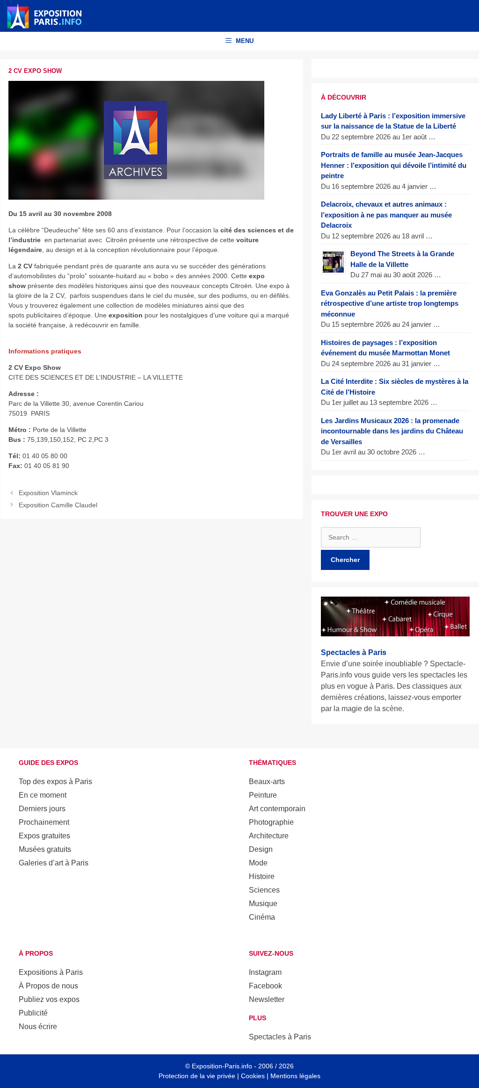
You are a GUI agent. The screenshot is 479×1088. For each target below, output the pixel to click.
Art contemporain (277, 809)
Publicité (33, 1013)
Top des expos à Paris (55, 781)
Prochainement (44, 822)
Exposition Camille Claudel (58, 505)
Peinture (263, 795)
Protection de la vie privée (197, 1076)
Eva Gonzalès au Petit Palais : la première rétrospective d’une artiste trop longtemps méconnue (389, 303)
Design (261, 849)
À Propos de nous (48, 986)
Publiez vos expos (49, 999)
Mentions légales (295, 1076)
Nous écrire (38, 1026)
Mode (258, 863)
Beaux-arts (267, 781)
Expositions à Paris (51, 972)
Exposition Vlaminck (48, 493)
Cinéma (262, 917)
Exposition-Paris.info (222, 1066)
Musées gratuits (45, 849)
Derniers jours (42, 809)
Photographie (271, 822)
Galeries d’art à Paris (53, 863)
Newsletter (266, 999)
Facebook (265, 986)
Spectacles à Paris (280, 1037)
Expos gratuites (44, 836)
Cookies (253, 1076)
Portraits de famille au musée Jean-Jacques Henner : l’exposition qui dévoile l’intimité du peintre (393, 165)
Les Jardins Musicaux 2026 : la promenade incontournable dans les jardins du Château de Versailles (392, 431)
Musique (263, 904)
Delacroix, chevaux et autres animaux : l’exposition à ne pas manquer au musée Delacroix (386, 214)
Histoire (262, 876)
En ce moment (42, 795)
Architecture (269, 836)
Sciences (264, 890)
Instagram (265, 972)
